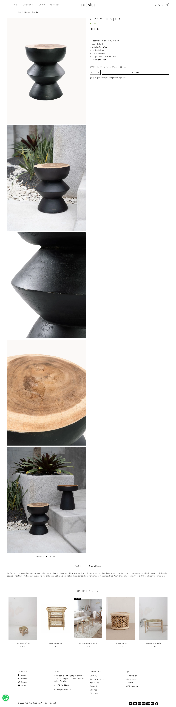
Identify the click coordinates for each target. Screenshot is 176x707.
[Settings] (159, 5)
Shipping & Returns (97, 679)
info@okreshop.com (64, 689)
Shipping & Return (95, 566)
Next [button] (172, 627)
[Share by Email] (54, 556)
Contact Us (94, 686)
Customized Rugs (28, 5)
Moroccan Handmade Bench (88, 643)
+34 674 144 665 (63, 685)
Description (78, 566)
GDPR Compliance (132, 686)
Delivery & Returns (112, 67)
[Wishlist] (163, 5)
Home (19, 12)
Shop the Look (54, 5)
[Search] (155, 5)
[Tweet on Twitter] (46, 556)
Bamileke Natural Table (120, 643)
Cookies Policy (131, 675)
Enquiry (124, 67)
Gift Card (42, 5)
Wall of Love (94, 683)
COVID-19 (93, 675)
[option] (46, 71)
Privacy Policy (131, 679)
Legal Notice (130, 683)
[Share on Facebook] (43, 556)
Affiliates (93, 690)
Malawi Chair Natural (55, 643)
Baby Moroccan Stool (23, 643)
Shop (15, 5)
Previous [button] (4, 627)
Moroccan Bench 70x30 (153, 643)
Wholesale (94, 693)
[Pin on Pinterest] (50, 556)
